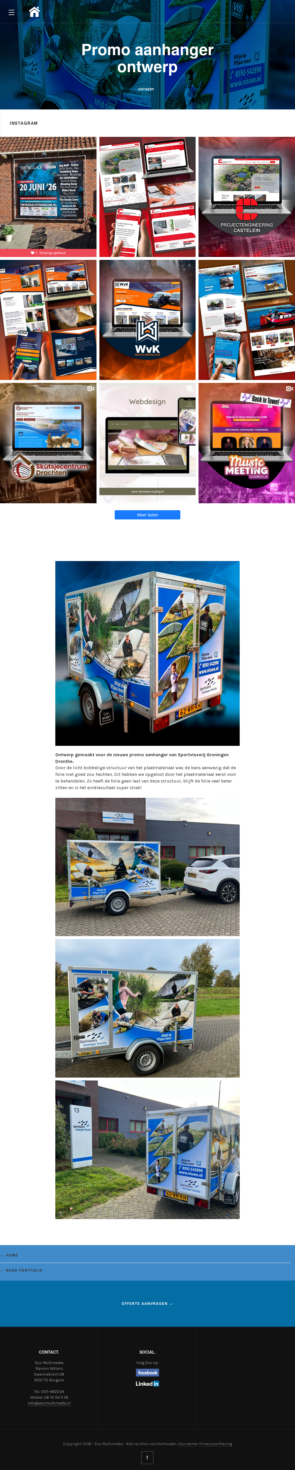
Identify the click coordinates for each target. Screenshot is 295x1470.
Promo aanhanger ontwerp (147, 57)
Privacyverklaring (215, 1443)
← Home (9, 1255)
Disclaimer (188, 1443)
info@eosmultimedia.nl (49, 1403)
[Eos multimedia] (34, 12)
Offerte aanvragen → (147, 1303)
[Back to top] (147, 1457)
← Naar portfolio (21, 1270)
